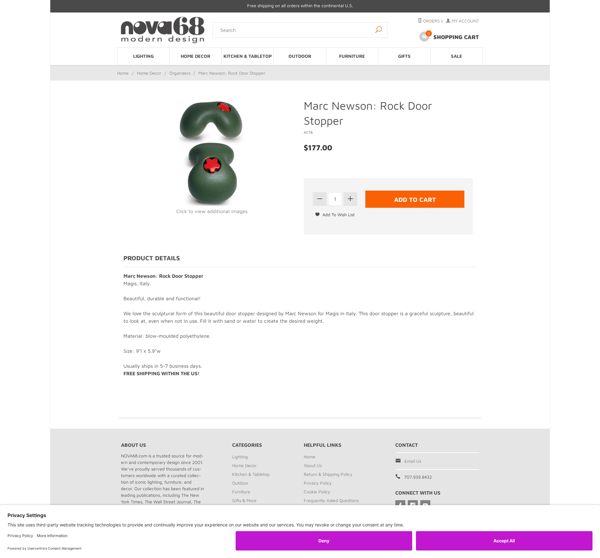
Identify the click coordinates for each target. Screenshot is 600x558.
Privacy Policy (318, 483)
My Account (464, 20)
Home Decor (195, 56)
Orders (431, 20)
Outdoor (299, 56)
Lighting (143, 56)
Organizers (179, 73)
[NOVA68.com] (163, 30)
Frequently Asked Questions (331, 500)
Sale (456, 56)
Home (123, 73)
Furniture (352, 56)
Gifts (404, 56)
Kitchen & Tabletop (247, 56)
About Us (313, 465)
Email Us (412, 461)
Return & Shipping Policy (328, 474)
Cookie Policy (317, 491)
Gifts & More (244, 500)
